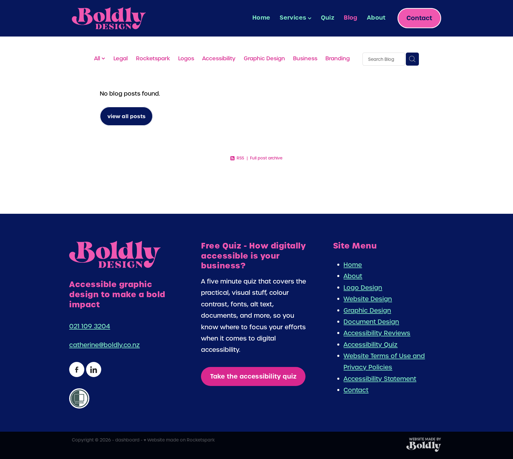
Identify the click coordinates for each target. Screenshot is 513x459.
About (376, 17)
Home (261, 17)
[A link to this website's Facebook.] (76, 369)
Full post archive (266, 158)
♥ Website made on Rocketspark (179, 440)
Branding (337, 58)
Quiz (328, 17)
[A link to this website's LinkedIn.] (93, 369)
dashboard (127, 440)
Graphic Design (264, 58)
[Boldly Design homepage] (109, 18)
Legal (120, 58)
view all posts (126, 116)
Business (305, 58)
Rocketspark (153, 58)
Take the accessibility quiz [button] (253, 376)
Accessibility (218, 58)
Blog (350, 17)
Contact (419, 18)
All (98, 58)
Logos (186, 58)
